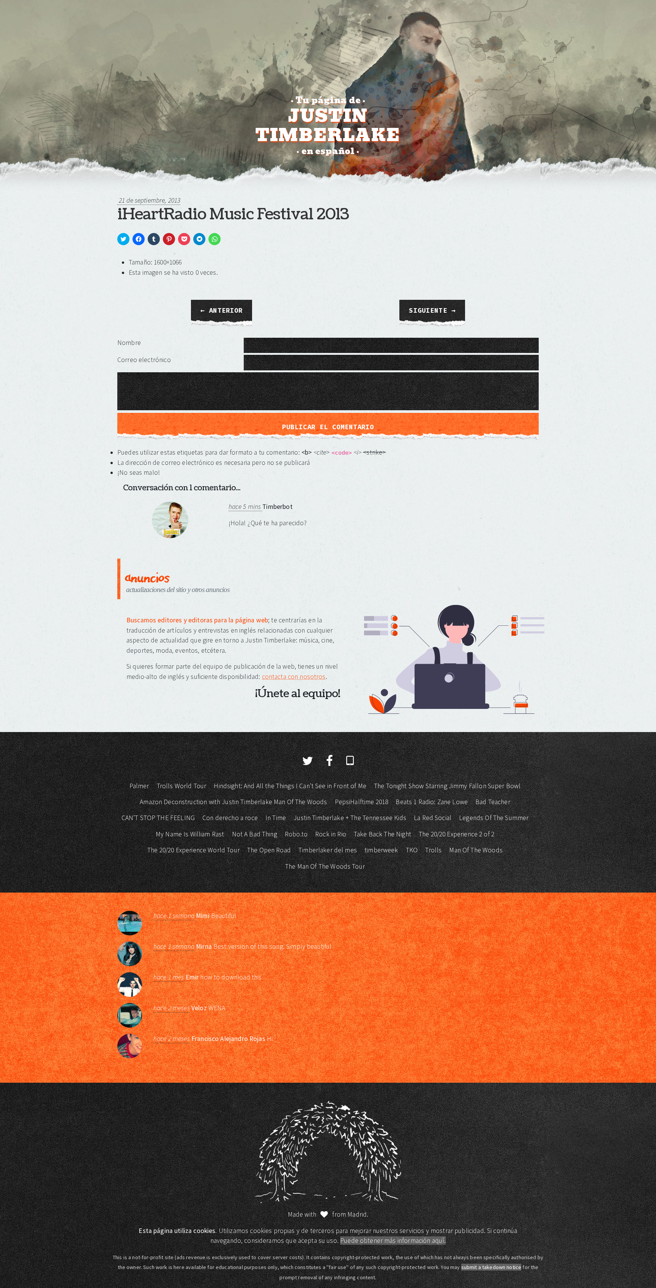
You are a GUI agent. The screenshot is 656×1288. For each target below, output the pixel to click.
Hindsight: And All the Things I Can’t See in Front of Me (290, 786)
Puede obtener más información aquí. (393, 1240)
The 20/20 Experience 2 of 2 (456, 834)
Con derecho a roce (230, 818)
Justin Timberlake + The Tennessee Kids (349, 818)
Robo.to (296, 834)
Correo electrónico (144, 360)
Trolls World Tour (182, 786)
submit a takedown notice (491, 1267)
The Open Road (269, 850)
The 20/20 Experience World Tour (193, 850)
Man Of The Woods (475, 850)
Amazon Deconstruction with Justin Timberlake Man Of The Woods (233, 802)
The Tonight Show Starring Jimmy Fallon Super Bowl (447, 786)
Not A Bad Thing (254, 834)
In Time (275, 818)
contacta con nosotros (294, 676)
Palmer (139, 786)
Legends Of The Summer (493, 818)
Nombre (129, 343)
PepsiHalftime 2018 (361, 802)
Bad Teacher (492, 802)
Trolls (433, 850)
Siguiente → (432, 310)
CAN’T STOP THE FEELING (158, 818)
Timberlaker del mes (327, 850)
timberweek (381, 850)
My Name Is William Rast (190, 834)
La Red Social (432, 818)
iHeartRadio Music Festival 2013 (233, 214)
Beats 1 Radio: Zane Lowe (432, 802)
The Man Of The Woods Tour (325, 866)
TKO (412, 850)
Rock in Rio (330, 834)
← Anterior (221, 310)
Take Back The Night (382, 834)
